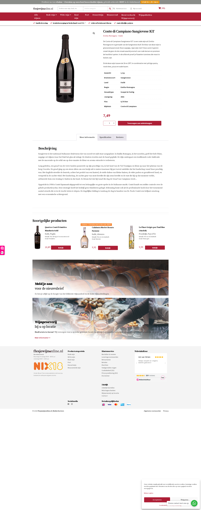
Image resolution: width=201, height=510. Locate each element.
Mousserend (112, 15)
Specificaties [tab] (105, 137)
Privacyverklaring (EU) (110, 382)
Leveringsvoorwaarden (110, 366)
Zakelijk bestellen (108, 397)
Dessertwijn (97, 15)
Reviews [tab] (119, 137)
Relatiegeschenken (108, 400)
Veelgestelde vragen (109, 377)
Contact (105, 405)
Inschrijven (136, 301)
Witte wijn (64, 15)
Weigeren (184, 500)
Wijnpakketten (145, 15)
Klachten (105, 374)
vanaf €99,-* (69, 23)
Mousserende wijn (74, 377)
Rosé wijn (76, 16)
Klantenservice (121, 8)
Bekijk (61, 247)
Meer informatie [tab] (87, 137)
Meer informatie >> (42, 347)
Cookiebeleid (163, 505)
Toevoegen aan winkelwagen (139, 123)
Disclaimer (105, 385)
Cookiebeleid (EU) (108, 380)
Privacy (166, 420)
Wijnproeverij (127, 18)
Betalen (104, 372)
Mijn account (137, 8)
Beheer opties (148, 493)
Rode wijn (50, 15)
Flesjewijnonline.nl (45, 420)
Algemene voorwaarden (152, 420)
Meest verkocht (128, 15)
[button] (94, 33)
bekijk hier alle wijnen (150, 2)
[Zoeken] (110, 8)
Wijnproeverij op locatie (110, 402)
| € (163, 8)
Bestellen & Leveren (109, 364)
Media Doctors (58, 420)
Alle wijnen (37, 16)
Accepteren (157, 500)
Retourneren (106, 369)
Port (87, 15)
